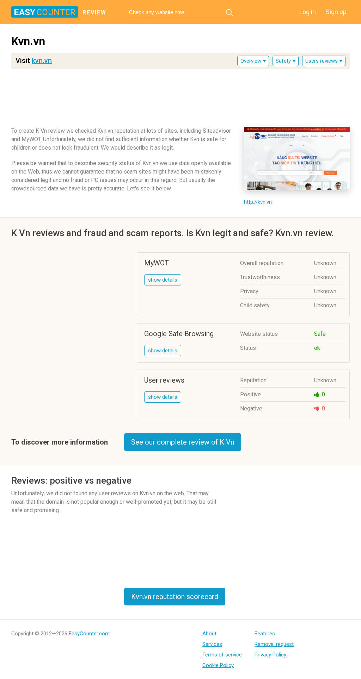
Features (265, 633)
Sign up (336, 11)
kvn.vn (42, 60)
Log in (307, 11)
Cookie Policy (218, 665)
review (94, 12)
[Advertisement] (180, 95)
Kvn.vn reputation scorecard (174, 596)
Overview (250, 61)
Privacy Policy (270, 655)
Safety (283, 61)
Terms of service (222, 655)
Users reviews (321, 61)
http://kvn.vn (258, 202)
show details (162, 280)
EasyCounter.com (89, 633)
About (209, 633)
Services (212, 644)
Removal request (274, 644)
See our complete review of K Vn (182, 442)
